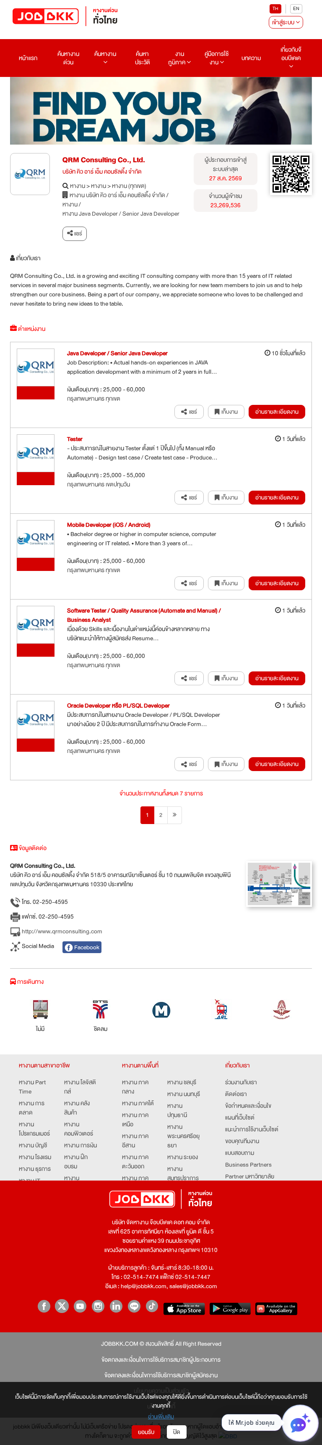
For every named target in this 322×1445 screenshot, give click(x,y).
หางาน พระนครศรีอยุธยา (183, 1136)
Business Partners (248, 1164)
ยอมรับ (146, 1432)
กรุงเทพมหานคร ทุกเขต (93, 398)
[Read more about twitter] (62, 1306)
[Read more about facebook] (44, 1306)
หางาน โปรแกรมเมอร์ (34, 1129)
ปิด (176, 1432)
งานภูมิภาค (177, 58)
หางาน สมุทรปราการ (183, 1173)
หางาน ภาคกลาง (135, 1087)
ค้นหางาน (105, 54)
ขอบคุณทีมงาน (242, 1141)
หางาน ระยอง (182, 1157)
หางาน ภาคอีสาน (135, 1140)
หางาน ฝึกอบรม (76, 1161)
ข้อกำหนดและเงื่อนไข (248, 1105)
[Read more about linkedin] (116, 1306)
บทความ (251, 58)
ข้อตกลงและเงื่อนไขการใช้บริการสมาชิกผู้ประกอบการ (161, 1359)
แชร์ (77, 233)
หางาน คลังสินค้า (77, 1108)
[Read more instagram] (98, 1306)
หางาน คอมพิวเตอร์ (78, 1129)
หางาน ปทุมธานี (177, 1110)
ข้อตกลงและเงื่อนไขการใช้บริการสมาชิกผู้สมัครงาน (161, 1375)
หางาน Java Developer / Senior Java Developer (120, 213)
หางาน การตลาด (31, 1108)
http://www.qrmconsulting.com (61, 931)
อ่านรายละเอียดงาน (277, 412)
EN (296, 9)
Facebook (86, 947)
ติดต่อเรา (236, 1094)
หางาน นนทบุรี (183, 1094)
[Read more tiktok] (152, 1306)
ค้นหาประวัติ (142, 58)
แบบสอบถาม (239, 1152)
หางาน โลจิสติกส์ (80, 1087)
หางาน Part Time (32, 1087)
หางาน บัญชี (33, 1145)
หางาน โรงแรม (35, 1157)
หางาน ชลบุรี (181, 1082)
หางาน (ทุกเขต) (129, 185)
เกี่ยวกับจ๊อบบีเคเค (290, 54)
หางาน (77, 185)
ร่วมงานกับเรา (241, 1082)
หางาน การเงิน (80, 1145)
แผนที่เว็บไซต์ (239, 1117)
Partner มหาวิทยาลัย (249, 1176)
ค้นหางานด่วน (68, 58)
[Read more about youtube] (80, 1306)
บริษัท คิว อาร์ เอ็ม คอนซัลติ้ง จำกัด (102, 171)
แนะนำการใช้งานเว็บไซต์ (251, 1129)
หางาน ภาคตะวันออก (135, 1161)
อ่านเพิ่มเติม (161, 1416)
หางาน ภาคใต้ (138, 1103)
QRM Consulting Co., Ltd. (103, 160)
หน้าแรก (28, 58)
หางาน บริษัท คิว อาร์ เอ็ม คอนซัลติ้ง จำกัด (117, 195)
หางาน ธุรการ (35, 1168)
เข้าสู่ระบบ (284, 22)
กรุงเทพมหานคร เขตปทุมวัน (98, 484)
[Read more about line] (134, 1306)
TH (275, 9)
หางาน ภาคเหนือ (135, 1119)
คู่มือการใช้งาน (217, 58)
